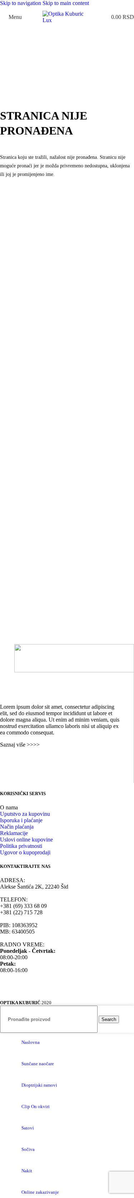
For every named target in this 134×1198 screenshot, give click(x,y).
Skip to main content (66, 3)
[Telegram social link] (44, 759)
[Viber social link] (56, 759)
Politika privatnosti (21, 846)
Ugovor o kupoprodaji (25, 852)
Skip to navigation (21, 3)
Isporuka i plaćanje (21, 820)
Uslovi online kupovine (26, 839)
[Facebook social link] (5, 759)
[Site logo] (67, 20)
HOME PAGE (17, 191)
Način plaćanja (17, 827)
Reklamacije (14, 833)
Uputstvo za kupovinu (25, 814)
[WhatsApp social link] (18, 759)
